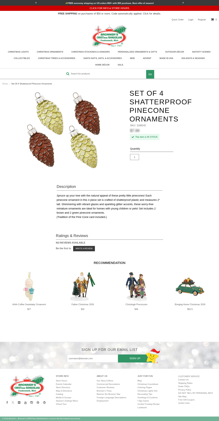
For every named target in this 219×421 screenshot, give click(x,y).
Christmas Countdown (148, 384)
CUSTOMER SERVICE (189, 376)
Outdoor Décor (174, 52)
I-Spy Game (143, 401)
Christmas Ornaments (50, 52)
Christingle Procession (136, 304)
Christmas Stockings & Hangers (90, 52)
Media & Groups (63, 397)
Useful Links (184, 403)
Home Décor (102, 65)
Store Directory (63, 387)
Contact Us (183, 379)
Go (150, 74)
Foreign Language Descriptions (111, 397)
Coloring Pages (145, 387)
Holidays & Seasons (193, 58)
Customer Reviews (105, 387)
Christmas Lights (18, 52)
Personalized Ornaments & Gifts (137, 52)
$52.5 (190, 309)
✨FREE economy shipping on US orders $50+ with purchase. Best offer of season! (109, 3)
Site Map (182, 396)
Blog (140, 380)
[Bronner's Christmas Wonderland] (109, 35)
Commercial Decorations (108, 384)
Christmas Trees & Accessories (56, 58)
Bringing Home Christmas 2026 (190, 304)
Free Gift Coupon (186, 400)
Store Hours (61, 380)
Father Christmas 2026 (83, 304)
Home (5, 83)
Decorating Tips (145, 394)
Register (202, 19)
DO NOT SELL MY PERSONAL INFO (195, 393)
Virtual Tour (61, 404)
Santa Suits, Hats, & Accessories (102, 58)
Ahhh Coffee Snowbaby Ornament (29, 304)
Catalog (59, 394)
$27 (29, 309)
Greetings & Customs (148, 397)
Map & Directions (64, 391)
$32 (82, 309)
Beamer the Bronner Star (108, 394)
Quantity (135, 148)
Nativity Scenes (201, 52)
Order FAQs (184, 386)
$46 (136, 309)
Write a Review (84, 248)
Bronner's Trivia (104, 391)
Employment (102, 401)
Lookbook (142, 407)
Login (190, 19)
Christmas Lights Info (147, 391)
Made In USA (166, 58)
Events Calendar (64, 384)
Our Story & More (105, 380)
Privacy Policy (184, 390)
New (132, 58)
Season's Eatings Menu (67, 401)
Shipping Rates (185, 383)
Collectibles (22, 58)
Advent (147, 58)
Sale (120, 65)
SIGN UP (134, 358)
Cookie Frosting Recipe (149, 404)
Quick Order (178, 19)
